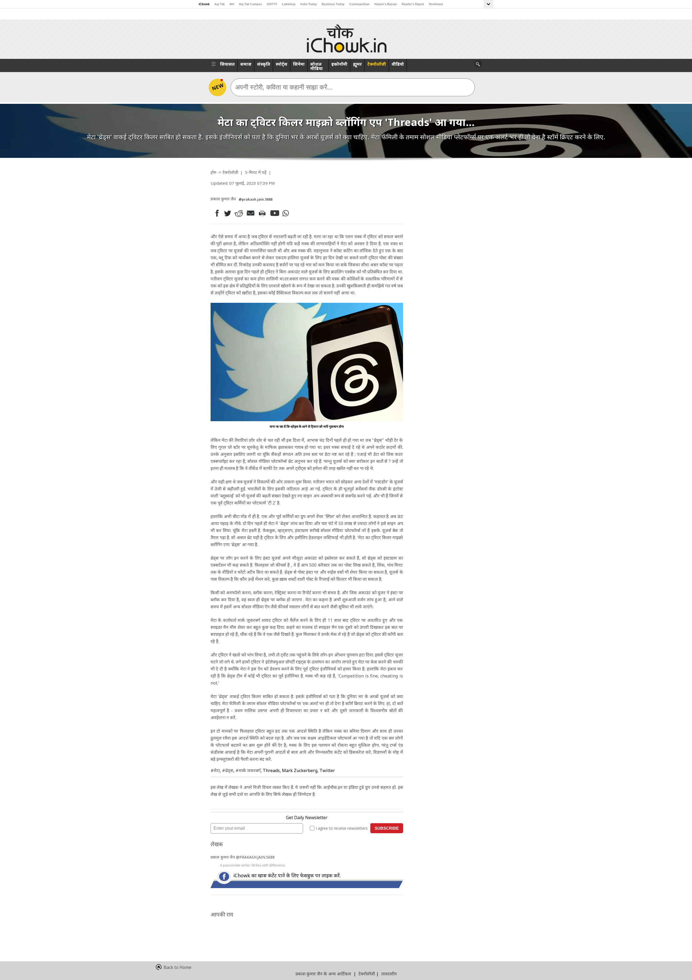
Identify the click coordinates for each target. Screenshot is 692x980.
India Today (308, 4)
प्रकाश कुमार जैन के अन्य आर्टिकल (323, 974)
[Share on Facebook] (216, 213)
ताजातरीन (389, 974)
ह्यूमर (357, 64)
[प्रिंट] (263, 213)
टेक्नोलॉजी (376, 64)
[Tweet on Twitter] (227, 213)
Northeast (436, 4)
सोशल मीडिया (316, 66)
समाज (245, 64)
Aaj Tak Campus (250, 4)
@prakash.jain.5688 (255, 199)
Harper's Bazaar (385, 4)
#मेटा (215, 770)
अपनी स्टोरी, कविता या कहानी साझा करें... (284, 87)
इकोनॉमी (339, 64)
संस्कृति (263, 64)
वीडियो (398, 64)
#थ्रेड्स (227, 770)
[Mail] (251, 213)
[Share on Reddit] (239, 213)
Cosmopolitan (359, 4)
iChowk (204, 4)
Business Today (333, 4)
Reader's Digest (413, 4)
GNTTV (272, 4)
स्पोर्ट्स (281, 64)
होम (213, 172)
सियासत (227, 64)
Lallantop (288, 4)
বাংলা (231, 4)
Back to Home (177, 967)
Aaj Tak (219, 4)
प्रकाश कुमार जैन (223, 857)
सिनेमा (299, 64)
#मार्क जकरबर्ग (248, 770)
